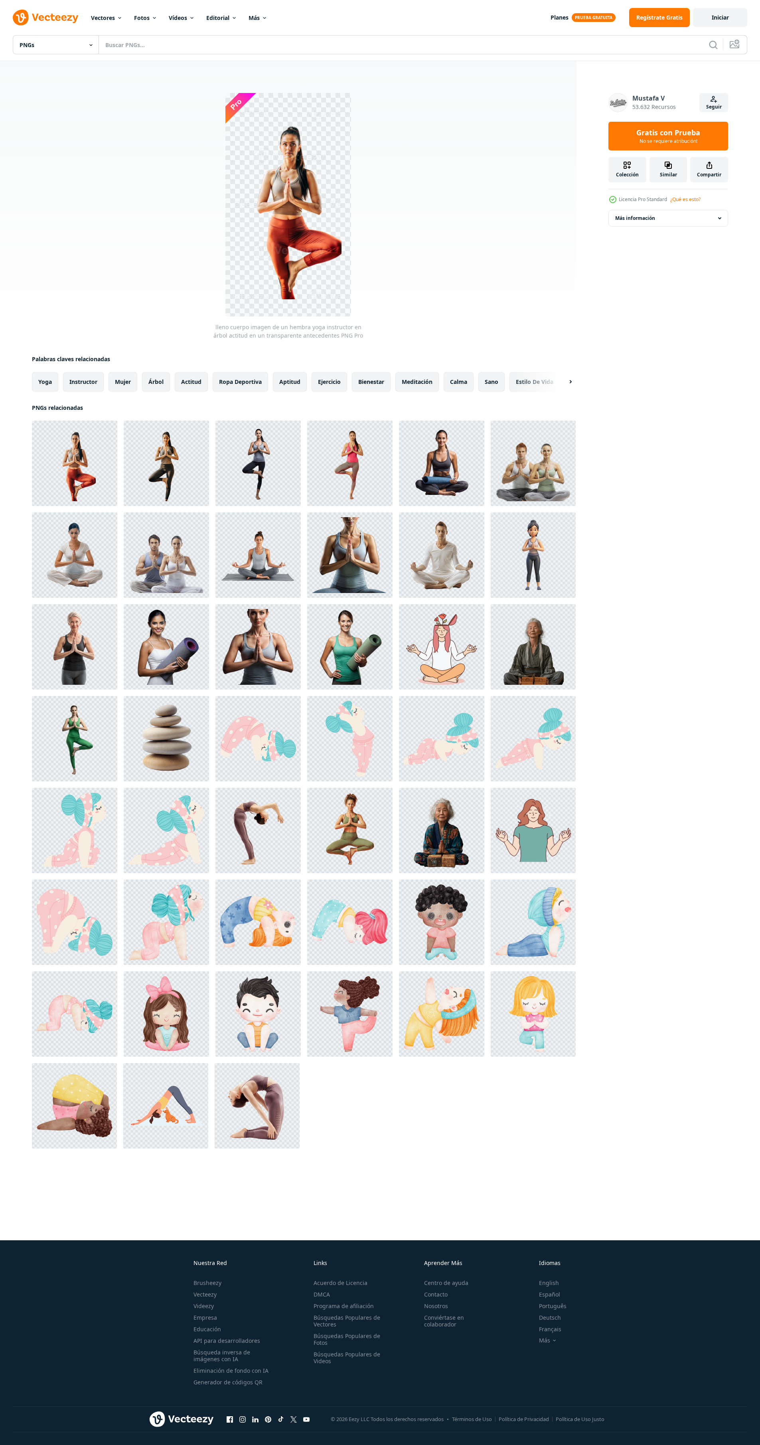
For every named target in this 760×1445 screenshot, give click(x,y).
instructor (83, 381)
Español (549, 1294)
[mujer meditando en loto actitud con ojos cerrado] (74, 555)
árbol (156, 381)
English (549, 1283)
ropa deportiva (240, 381)
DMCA (322, 1294)
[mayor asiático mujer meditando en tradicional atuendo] (533, 647)
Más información (635, 218)
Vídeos (178, 18)
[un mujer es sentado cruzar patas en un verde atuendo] (350, 830)
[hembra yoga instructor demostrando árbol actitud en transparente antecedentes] (258, 463)
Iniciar (720, 17)
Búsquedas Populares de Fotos (347, 1339)
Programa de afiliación (344, 1306)
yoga (45, 381)
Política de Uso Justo (580, 1419)
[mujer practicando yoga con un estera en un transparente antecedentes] (441, 463)
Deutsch (550, 1317)
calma (458, 381)
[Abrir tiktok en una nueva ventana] (281, 1419)
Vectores (103, 18)
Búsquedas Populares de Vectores (347, 1321)
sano (491, 381)
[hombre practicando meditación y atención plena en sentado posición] (441, 555)
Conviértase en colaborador (444, 1321)
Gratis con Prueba (668, 136)
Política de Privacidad (524, 1419)
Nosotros (436, 1306)
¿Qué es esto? (685, 199)
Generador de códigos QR (228, 1382)
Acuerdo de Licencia (340, 1283)
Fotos (142, 18)
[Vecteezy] (45, 18)
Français (550, 1329)
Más (254, 18)
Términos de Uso (472, 1419)
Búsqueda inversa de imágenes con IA (221, 1355)
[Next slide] (563, 381)
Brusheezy (207, 1283)
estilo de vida (534, 381)
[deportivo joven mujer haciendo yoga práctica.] (258, 830)
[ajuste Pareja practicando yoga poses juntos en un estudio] (166, 555)
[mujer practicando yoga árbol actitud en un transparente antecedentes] (74, 738)
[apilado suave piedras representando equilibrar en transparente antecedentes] (166, 738)
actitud (191, 381)
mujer (123, 381)
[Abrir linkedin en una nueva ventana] (255, 1419)
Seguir (714, 106)
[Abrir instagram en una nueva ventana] (242, 1419)
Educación (207, 1329)
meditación (417, 381)
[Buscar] (713, 44)
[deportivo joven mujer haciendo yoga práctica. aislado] (257, 1105)
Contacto (436, 1294)
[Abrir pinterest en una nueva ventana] (268, 1419)
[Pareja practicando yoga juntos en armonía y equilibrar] (533, 463)
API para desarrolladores (226, 1340)
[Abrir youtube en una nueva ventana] (306, 1419)
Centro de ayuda (446, 1283)
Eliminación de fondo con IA (230, 1370)
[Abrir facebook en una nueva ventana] (230, 1419)
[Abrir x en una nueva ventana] (293, 1419)
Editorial (217, 18)
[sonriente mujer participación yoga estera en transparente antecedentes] (166, 647)
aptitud (289, 381)
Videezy (203, 1306)
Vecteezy (205, 1294)
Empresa (205, 1317)
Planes (560, 17)
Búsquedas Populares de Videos (347, 1357)
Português (553, 1306)
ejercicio (329, 381)
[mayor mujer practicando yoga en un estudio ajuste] (74, 647)
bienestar (371, 381)
